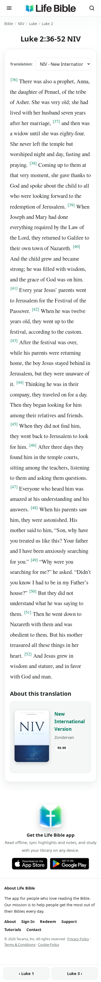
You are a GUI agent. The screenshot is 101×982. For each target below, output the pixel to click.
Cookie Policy (48, 944)
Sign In (27, 921)
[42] (35, 309)
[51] (27, 612)
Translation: (21, 64)
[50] (32, 591)
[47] (14, 487)
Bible (8, 23)
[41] (14, 288)
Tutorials (12, 929)
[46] (32, 445)
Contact (33, 929)
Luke (33, 23)
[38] (33, 163)
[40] (76, 246)
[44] (19, 382)
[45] (14, 424)
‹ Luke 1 (26, 973)
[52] (28, 654)
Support (69, 921)
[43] (14, 340)
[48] (34, 507)
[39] (71, 205)
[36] (14, 79)
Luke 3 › (74, 973)
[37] (56, 121)
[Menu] (9, 8)
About (10, 921)
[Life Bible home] (50, 8)
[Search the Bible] (92, 8)
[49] (34, 560)
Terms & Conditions (20, 944)
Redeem (48, 921)
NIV (21, 23)
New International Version (69, 721)
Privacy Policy (78, 938)
